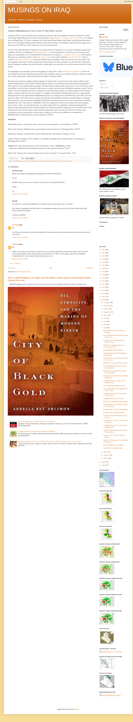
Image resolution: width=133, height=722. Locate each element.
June (105, 321)
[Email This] (26, 158)
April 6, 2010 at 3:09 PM (19, 218)
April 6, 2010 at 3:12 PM (19, 237)
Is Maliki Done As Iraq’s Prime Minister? (116, 409)
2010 (103, 300)
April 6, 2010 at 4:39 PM (19, 259)
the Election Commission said (72, 71)
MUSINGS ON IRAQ (39, 10)
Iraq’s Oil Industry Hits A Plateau (113, 445)
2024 (103, 256)
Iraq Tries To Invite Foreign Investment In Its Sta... (115, 416)
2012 (103, 293)
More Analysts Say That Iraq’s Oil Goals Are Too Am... (115, 359)
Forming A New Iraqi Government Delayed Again (114, 341)
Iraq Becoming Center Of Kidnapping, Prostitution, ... (115, 354)
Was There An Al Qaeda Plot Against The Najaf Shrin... (114, 372)
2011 (103, 297)
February (106, 455)
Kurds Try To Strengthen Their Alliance (115, 401)
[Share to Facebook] (31, 158)
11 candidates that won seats (71, 54)
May (105, 324)
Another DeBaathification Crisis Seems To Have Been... (115, 431)
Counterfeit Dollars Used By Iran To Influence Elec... (114, 382)
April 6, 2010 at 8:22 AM (20, 194)
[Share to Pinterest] (33, 158)
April (105, 328)
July (104, 318)
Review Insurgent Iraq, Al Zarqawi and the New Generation (36, 421)
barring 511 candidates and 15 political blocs (69, 38)
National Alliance (67, 161)
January (106, 458)
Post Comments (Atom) (23, 272)
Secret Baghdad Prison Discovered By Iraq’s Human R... (115, 367)
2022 (103, 262)
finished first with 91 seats (23, 59)
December (106, 302)
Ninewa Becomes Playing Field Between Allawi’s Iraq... (116, 389)
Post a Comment (15, 263)
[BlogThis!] (28, 158)
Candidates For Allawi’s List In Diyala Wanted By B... (115, 426)
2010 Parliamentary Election (21, 161)
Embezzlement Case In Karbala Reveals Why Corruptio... (115, 405)
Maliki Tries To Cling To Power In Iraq (115, 363)
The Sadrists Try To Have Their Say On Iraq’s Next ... (115, 421)
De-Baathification (34, 161)
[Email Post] (22, 158)
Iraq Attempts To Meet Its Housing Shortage (114, 331)
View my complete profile (107, 52)
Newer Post (11, 268)
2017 (103, 278)
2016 (103, 281)
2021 (103, 265)
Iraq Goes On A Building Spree (113, 448)
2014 (103, 287)
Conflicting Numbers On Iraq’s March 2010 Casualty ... (115, 394)
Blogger (76, 709)
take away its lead (44, 57)
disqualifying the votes (42, 52)
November (106, 306)
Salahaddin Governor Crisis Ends (113, 398)
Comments (105, 87)
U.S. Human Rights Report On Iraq (114, 385)
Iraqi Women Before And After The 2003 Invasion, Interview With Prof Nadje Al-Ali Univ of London (49, 441)
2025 (103, 253)
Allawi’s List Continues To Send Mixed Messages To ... (115, 441)
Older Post (89, 268)
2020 (103, 268)
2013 (103, 290)
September (106, 312)
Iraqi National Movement (47, 161)
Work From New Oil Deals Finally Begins (114, 436)
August (105, 315)
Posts (103, 84)
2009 (103, 462)
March (105, 452)
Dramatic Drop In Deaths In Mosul (114, 412)
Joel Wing (15, 225)
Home (51, 268)
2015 (103, 284)
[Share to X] (30, 158)
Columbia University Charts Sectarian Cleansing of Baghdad (36, 431)
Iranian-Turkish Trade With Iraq (113, 350)
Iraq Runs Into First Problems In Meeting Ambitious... (115, 377)
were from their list (74, 57)
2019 (103, 271)
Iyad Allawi (58, 161)
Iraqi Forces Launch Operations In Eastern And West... (113, 346)
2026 (103, 249)
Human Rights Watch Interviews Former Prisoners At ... (115, 336)
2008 (103, 465)
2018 (103, 275)
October (106, 309)
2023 (103, 259)
